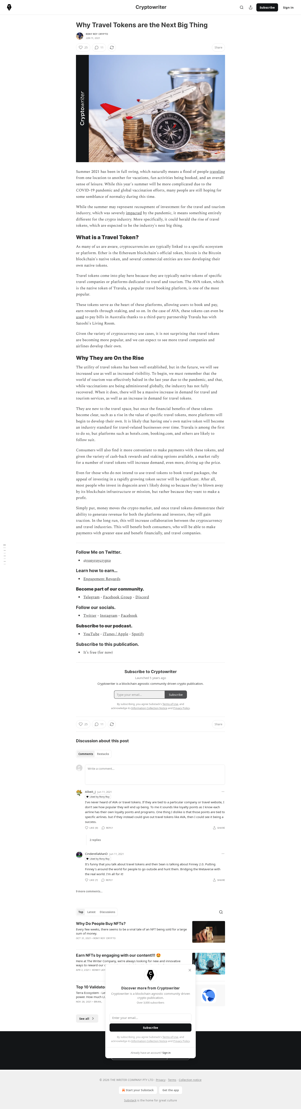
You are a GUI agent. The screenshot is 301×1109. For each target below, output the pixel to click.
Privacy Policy (181, 1041)
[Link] (70, 237)
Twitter (89, 616)
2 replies (95, 840)
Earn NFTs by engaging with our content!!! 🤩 (118, 955)
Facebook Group (117, 597)
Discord (142, 597)
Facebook (129, 616)
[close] (190, 970)
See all (84, 1018)
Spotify (138, 634)
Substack (130, 1100)
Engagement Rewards (101, 579)
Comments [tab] (85, 754)
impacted (134, 213)
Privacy (160, 1080)
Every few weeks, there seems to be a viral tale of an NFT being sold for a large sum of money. (131, 931)
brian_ (98, 1001)
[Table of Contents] (4, 554)
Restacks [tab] (103, 754)
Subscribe (267, 7)
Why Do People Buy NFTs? (101, 923)
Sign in (288, 7)
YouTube (91, 634)
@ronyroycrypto (97, 561)
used (80, 317)
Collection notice (190, 1080)
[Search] (242, 7)
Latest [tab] (91, 912)
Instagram (108, 616)
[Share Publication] (251, 7)
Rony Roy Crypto (97, 34)
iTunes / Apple (115, 634)
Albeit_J (90, 792)
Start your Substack (140, 1090)
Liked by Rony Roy (100, 796)
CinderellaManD (96, 854)
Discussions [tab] (107, 912)
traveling (217, 172)
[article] (150, 933)
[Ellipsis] (223, 791)
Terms (172, 1080)
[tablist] (93, 754)
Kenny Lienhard (102, 970)
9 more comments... (89, 891)
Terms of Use (170, 1037)
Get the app (170, 1090)
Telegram (91, 597)
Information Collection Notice (149, 1041)
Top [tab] (80, 912)
